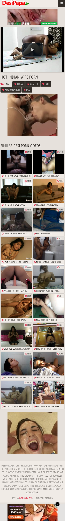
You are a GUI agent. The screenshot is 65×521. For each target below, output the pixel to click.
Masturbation (12, 89)
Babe (47, 84)
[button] (32, 50)
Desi (28, 89)
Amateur (33, 84)
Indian (19, 84)
